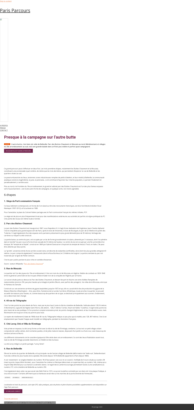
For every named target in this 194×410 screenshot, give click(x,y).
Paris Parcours (15, 10)
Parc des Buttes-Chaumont (33, 264)
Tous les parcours (11, 398)
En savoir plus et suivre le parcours (18, 151)
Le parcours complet (13, 391)
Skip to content (6, 1)
